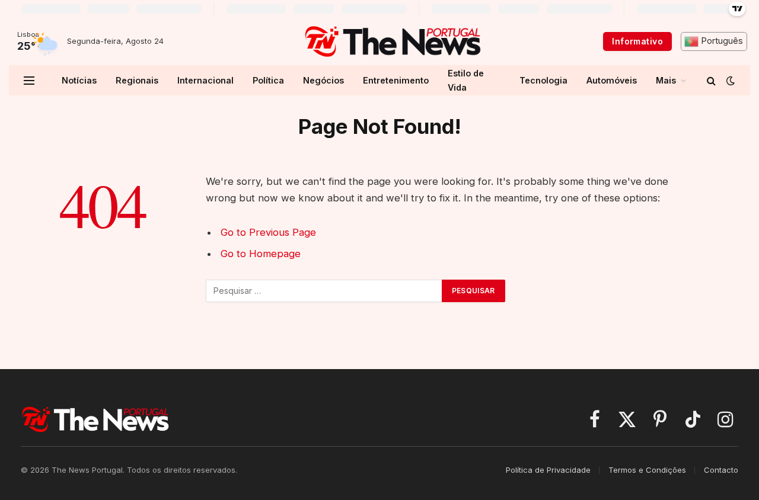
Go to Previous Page (268, 232)
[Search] (711, 80)
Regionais (137, 80)
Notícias (79, 80)
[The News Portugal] (392, 41)
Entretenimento (396, 80)
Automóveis (611, 80)
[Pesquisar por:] (324, 291)
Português (721, 41)
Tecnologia (543, 80)
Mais (666, 80)
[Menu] (29, 80)
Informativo (637, 41)
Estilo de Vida (466, 80)
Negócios (323, 80)
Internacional (205, 80)
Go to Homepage (261, 253)
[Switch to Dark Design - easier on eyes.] (729, 80)
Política (268, 80)
